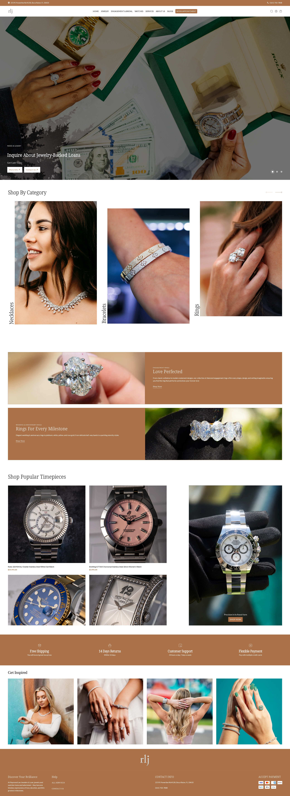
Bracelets (104, 314)
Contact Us (31, 170)
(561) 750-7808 (276, 3)
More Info (13, 170)
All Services (58, 783)
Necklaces (11, 313)
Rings (196, 310)
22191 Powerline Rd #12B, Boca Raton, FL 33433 (30, 3)
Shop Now (157, 386)
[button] (271, 11)
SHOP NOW (235, 619)
